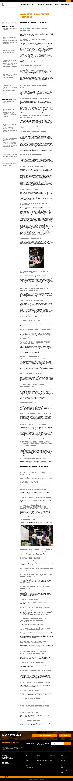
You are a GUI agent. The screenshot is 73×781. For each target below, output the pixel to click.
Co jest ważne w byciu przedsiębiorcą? (10, 66)
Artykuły (27, 760)
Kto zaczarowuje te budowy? (8, 52)
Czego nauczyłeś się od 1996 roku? (9, 90)
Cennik (34, 1)
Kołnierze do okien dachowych (42, 760)
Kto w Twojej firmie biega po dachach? (10, 40)
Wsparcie (56, 4)
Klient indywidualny (65, 4)
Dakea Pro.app (63, 760)
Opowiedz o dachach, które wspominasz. (10, 154)
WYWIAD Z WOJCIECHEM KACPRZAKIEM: (8, 26)
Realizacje (49, 1)
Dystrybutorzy (51, 758)
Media (27, 765)
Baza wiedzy (54, 1)
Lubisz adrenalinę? (6, 116)
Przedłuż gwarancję (64, 758)
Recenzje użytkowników (29, 767)
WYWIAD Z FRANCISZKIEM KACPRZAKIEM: (9, 99)
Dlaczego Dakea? (49, 4)
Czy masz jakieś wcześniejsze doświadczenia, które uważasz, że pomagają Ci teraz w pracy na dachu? (10, 113)
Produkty (33, 4)
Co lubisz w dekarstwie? (7, 104)
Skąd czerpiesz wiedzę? (7, 165)
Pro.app (44, 1)
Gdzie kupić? (40, 4)
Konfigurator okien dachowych (65, 762)
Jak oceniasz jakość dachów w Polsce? (10, 156)
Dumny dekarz (39, 1)
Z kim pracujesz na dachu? (8, 122)
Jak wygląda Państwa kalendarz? (9, 50)
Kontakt (62, 772)
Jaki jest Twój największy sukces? (9, 97)
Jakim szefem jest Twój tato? (8, 161)
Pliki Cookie (62, 767)
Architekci (50, 760)
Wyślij (67, 743)
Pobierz (62, 765)
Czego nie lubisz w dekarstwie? (8, 152)
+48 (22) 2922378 (62, 1)
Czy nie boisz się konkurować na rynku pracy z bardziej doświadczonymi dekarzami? (10, 139)
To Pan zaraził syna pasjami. (8, 58)
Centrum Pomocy (65, 735)
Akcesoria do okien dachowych (42, 762)
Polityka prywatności (64, 770)
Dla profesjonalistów (24, 4)
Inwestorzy (50, 762)
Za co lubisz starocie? (7, 85)
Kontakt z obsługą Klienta (44, 735)
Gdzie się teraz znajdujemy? (8, 77)
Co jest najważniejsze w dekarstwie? (10, 163)
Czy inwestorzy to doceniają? (8, 48)
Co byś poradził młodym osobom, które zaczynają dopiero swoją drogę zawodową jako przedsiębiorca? (10, 94)
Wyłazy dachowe (39, 758)
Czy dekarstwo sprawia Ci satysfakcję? (10, 136)
